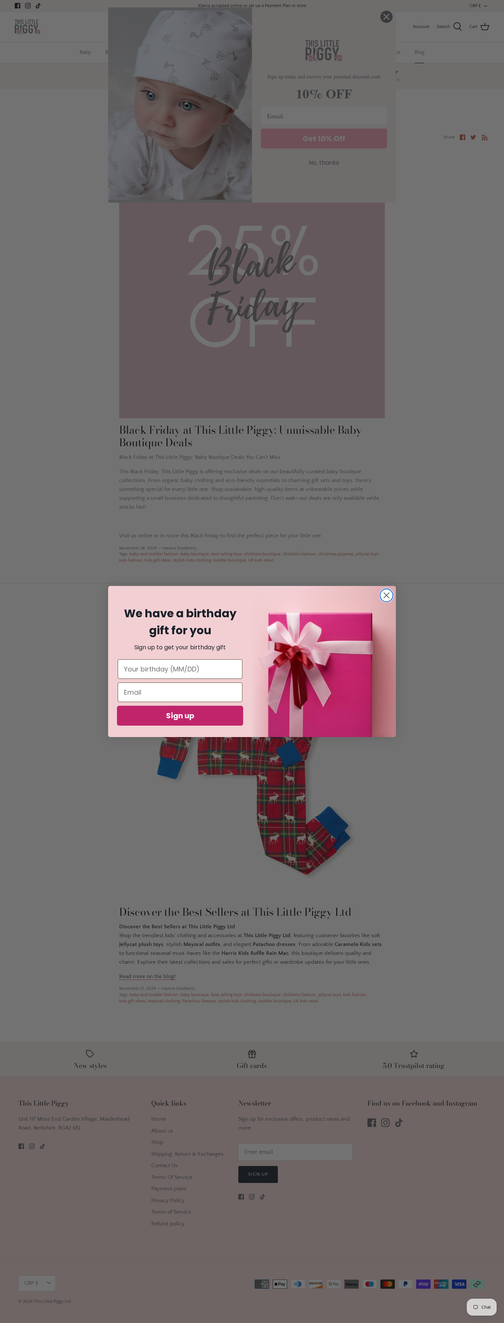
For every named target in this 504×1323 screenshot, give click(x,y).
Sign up (180, 716)
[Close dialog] (386, 595)
